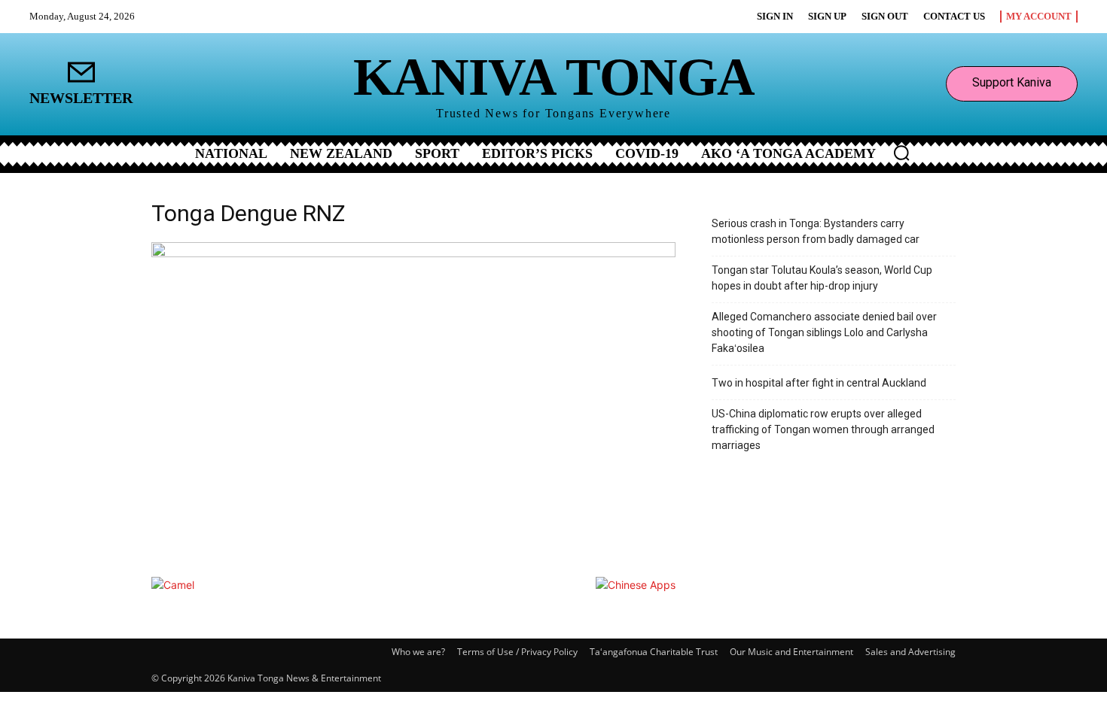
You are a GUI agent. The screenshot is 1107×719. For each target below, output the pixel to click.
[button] (901, 153)
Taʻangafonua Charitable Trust (654, 651)
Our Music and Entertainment (791, 651)
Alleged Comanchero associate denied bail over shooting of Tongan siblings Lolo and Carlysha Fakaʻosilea (824, 332)
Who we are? (418, 651)
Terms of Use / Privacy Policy (517, 651)
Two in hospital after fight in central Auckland (819, 383)
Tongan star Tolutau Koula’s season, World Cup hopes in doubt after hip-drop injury (822, 278)
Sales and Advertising (910, 651)
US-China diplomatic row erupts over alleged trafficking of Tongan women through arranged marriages (823, 429)
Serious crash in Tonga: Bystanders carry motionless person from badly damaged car (815, 231)
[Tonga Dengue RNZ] (413, 253)
